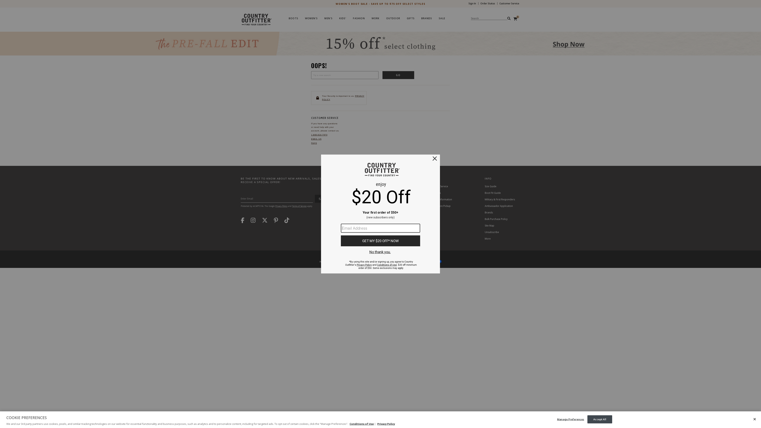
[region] (380, 419)
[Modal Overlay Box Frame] (380, 214)
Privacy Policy (386, 424)
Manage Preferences (570, 419)
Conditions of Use (362, 424)
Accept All (599, 419)
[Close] (754, 419)
